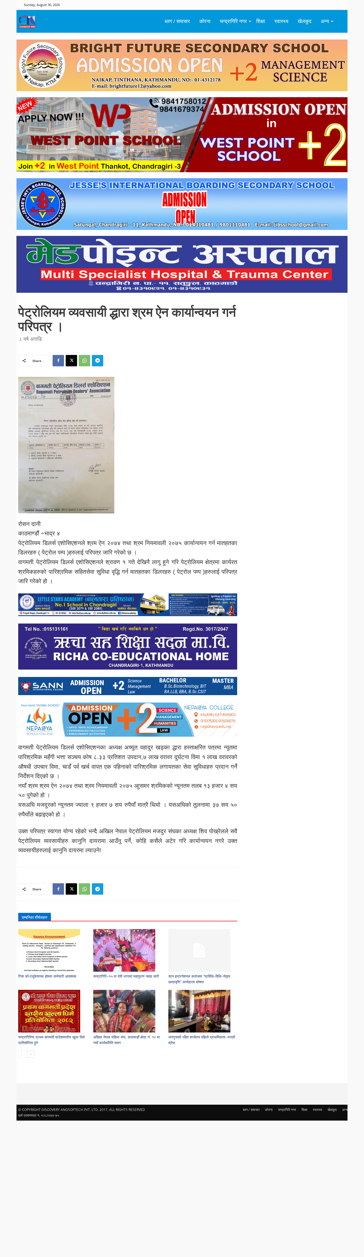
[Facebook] (58, 360)
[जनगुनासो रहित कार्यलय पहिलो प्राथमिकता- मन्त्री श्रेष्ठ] (202, 1011)
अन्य (325, 21)
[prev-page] (21, 1054)
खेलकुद (304, 21)
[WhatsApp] (84, 360)
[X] (71, 360)
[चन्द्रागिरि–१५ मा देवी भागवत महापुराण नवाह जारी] (127, 950)
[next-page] (30, 1054)
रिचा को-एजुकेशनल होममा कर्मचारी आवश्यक (47, 976)
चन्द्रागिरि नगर (233, 21)
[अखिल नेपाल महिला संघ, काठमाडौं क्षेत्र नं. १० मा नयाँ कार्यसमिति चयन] (127, 1011)
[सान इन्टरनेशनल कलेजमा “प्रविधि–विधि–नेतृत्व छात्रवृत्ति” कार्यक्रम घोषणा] (202, 950)
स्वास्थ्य (281, 21)
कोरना (204, 21)
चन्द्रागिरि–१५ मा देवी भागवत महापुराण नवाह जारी (126, 976)
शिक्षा (260, 21)
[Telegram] (97, 360)
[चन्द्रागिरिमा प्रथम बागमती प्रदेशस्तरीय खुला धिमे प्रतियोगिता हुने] (52, 1011)
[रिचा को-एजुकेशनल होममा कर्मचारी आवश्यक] (52, 950)
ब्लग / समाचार (177, 21)
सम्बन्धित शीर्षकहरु (34, 917)
